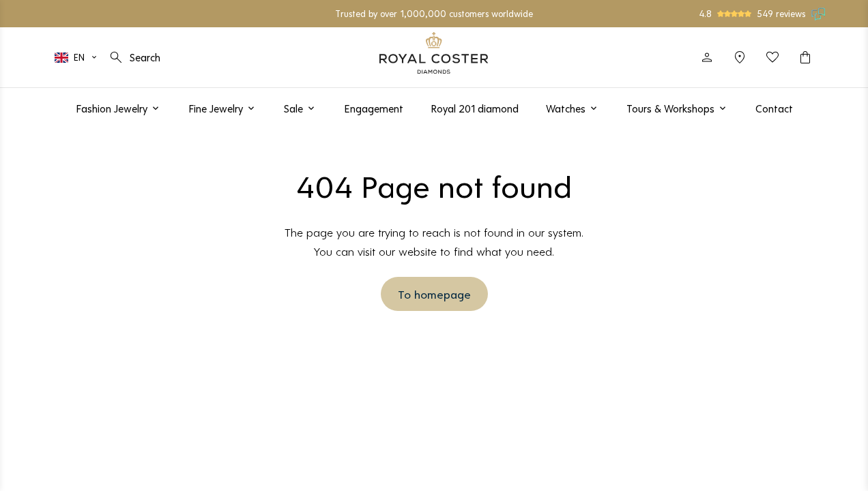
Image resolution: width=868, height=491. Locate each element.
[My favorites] (772, 57)
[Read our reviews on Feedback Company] (819, 13)
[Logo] (434, 53)
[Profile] (707, 57)
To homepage (434, 293)
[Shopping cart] (805, 57)
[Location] (740, 57)
